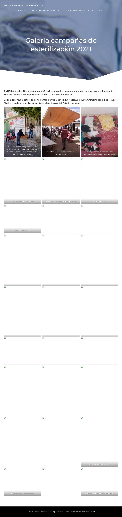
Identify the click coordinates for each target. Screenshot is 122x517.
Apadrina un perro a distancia (47, 10)
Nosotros (22, 10)
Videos (101, 10)
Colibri (92, 511)
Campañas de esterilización (79, 10)
